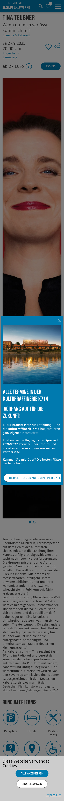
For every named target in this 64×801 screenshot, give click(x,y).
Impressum (53, 795)
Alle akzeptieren (32, 773)
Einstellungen (32, 784)
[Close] (59, 320)
